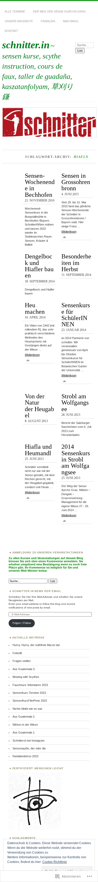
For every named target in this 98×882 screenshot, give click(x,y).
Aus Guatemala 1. (24, 732)
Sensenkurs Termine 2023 (29, 692)
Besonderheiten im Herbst (76, 263)
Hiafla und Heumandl (38, 449)
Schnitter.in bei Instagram (28, 740)
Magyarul (71, 21)
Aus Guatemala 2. (24, 716)
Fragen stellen (22, 660)
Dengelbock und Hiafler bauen (39, 266)
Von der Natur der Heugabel (39, 406)
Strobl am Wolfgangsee (75, 402)
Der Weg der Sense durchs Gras (59, 11)
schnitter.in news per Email (36, 591)
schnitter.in (26, 44)
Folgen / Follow (22, 622)
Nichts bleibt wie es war (27, 708)
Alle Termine (15, 11)
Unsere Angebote (19, 21)
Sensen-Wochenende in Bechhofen (40, 185)
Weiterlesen (68, 234)
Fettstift (17, 653)
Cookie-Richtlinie (54, 862)
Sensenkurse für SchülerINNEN (75, 314)
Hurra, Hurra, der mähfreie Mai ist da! (36, 645)
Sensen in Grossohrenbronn (75, 182)
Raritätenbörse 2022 (25, 756)
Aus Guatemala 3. (24, 669)
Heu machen (35, 308)
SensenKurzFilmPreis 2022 (30, 700)
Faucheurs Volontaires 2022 (30, 684)
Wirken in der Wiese (25, 724)
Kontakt (11, 30)
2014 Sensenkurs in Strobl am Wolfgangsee (75, 459)
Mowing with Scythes (26, 676)
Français (48, 21)
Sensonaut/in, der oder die (29, 748)
